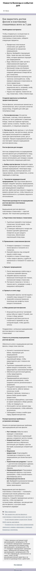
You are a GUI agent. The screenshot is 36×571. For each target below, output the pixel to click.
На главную (18, 565)
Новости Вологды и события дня (18, 4)
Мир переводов (10, 512)
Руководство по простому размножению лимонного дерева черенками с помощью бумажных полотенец (18, 527)
